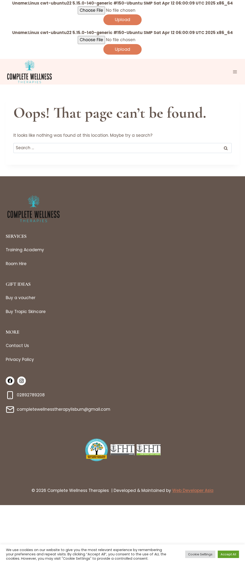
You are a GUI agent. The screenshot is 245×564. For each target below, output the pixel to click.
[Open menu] (234, 71)
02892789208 (31, 395)
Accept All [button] (228, 554)
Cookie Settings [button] (200, 554)
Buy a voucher (20, 298)
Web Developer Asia (192, 490)
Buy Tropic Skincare (26, 311)
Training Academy (25, 250)
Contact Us (17, 345)
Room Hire (16, 264)
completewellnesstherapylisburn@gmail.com (63, 409)
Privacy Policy (20, 359)
